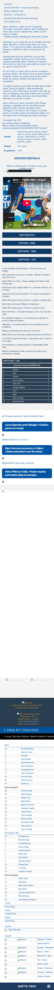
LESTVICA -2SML (27, 243)
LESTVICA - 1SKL (27, 251)
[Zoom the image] (27, 491)
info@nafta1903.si (31, 721)
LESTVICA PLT (27, 235)
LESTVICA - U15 (27, 259)
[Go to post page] (3, 435)
